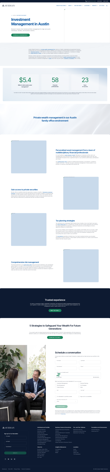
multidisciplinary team (62, 161)
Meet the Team (54, 310)
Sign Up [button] (15, 453)
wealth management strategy (69, 57)
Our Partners (58, 449)
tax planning (60, 236)
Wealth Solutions (61, 5)
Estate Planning (40, 432)
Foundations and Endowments (99, 427)
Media (56, 452)
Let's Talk (101, 5)
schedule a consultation (69, 58)
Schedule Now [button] (61, 406)
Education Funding (41, 431)
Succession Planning (60, 439)
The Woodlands (76, 454)
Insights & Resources (60, 447)
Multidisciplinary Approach (43, 450)
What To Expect (40, 454)
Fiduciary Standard (41, 452)
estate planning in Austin (36, 53)
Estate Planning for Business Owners (63, 442)
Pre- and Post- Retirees (79, 427)
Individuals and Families (43, 427)
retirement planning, (35, 51)
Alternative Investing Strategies (44, 440)
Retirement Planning (77, 429)
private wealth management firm (48, 49)
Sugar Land (75, 452)
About (70, 5)
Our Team (39, 457)
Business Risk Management (61, 435)
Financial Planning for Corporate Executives (62, 433)
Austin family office (28, 264)
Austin (14, 15)
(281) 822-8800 (93, 1)
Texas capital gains (61, 224)
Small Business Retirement (61, 437)
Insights (94, 5)
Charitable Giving (41, 444)
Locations (86, 5)
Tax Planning (58, 440)
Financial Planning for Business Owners (62, 430)
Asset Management (41, 442)
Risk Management (41, 436)
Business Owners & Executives (63, 427)
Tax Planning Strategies (42, 434)
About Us (39, 447)
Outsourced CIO (94, 431)
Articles (57, 450)
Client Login (105, 1)
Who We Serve (78, 5)
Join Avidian (99, 1)
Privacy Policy (63, 413)
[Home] (11, 15)
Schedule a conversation (20, 35)
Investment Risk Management (44, 437)
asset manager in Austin (70, 155)
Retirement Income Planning (79, 431)
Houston (75, 450)
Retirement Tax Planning (78, 432)
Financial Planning (41, 429)
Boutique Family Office (42, 449)
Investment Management (21, 15)
